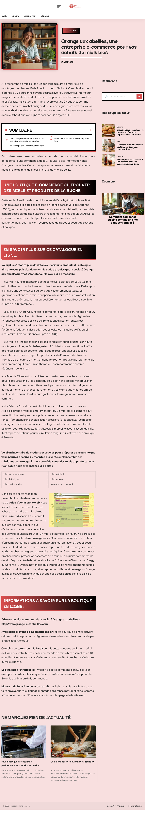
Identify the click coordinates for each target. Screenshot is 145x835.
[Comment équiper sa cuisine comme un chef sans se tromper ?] (123, 204)
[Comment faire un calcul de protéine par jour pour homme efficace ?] (108, 145)
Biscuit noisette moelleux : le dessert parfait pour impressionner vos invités (130, 132)
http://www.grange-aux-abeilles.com (24, 624)
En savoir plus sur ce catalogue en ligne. (27, 145)
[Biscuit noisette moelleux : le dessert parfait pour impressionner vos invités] (108, 130)
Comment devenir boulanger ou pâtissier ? (72, 763)
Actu (54, 755)
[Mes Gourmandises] (75, 6)
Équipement (8, 755)
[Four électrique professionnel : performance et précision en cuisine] (23, 741)
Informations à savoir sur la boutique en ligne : (71, 139)
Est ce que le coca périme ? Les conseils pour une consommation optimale (130, 161)
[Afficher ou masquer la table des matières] (62, 129)
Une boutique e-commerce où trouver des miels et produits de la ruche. (27, 139)
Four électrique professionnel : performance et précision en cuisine (20, 763)
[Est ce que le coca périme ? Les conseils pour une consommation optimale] (108, 160)
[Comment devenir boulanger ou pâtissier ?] (73, 741)
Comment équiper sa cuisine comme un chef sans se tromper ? (123, 219)
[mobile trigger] (59, 6)
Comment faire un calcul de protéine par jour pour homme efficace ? (130, 147)
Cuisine (71, 30)
